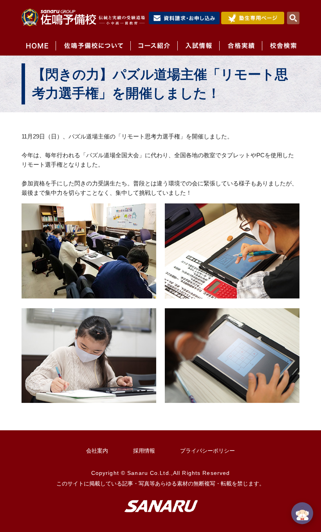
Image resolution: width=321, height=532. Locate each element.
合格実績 (240, 46)
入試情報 (198, 46)
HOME (39, 46)
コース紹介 (153, 46)
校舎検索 (280, 46)
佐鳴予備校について (93, 46)
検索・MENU (293, 18)
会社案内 (97, 451)
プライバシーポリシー (207, 451)
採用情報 (144, 451)
